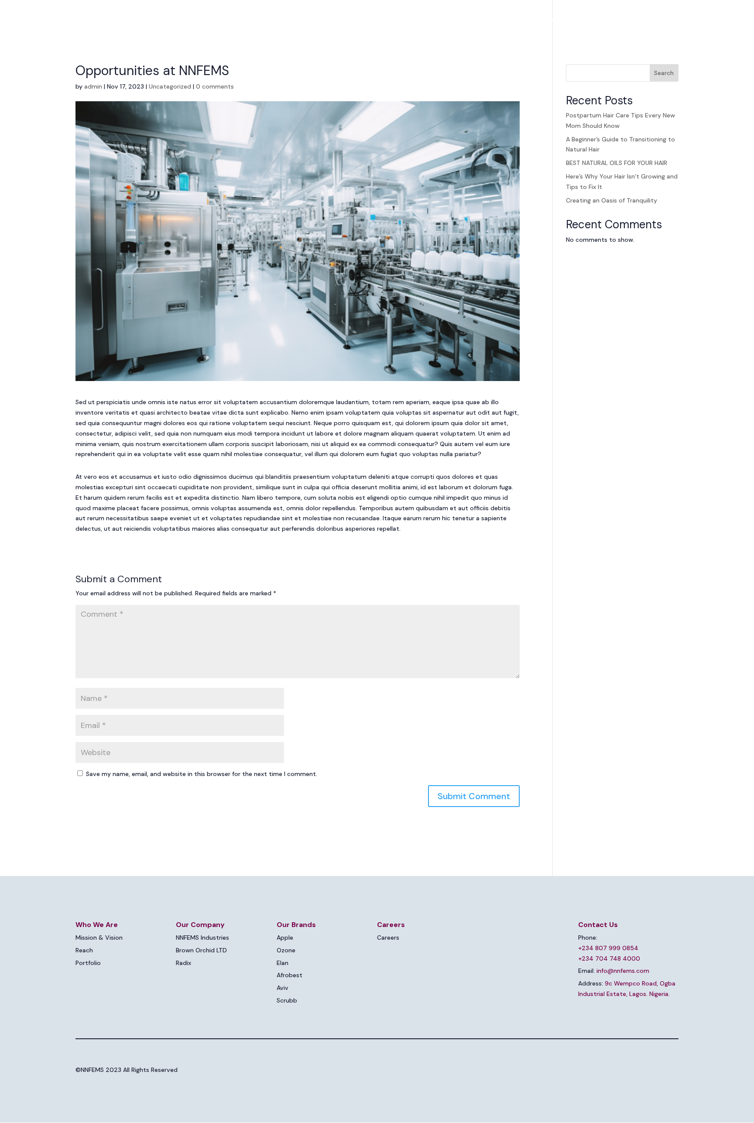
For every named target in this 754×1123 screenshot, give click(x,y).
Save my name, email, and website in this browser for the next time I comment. (201, 774)
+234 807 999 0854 (608, 948)
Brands (544, 20)
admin (93, 86)
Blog (617, 20)
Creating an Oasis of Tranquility (611, 200)
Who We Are (426, 20)
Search (664, 73)
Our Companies (488, 20)
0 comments (215, 86)
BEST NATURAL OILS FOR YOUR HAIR (616, 163)
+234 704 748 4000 (609, 958)
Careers (586, 20)
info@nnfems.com (622, 971)
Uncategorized (170, 86)
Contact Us (652, 20)
